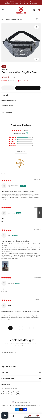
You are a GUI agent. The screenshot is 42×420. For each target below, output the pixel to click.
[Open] (4, 415)
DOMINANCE (5, 69)
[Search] (34, 10)
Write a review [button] (21, 151)
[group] (21, 42)
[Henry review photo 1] (6, 266)
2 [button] (15, 328)
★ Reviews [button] (40, 212)
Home (2, 19)
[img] (6, 180)
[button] (4, 80)
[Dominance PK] (21, 10)
